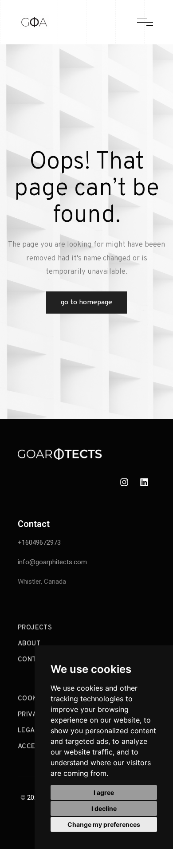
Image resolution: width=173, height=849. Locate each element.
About (29, 644)
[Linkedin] (144, 482)
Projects (35, 628)
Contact (33, 660)
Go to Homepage (86, 302)
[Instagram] (124, 482)
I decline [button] (104, 808)
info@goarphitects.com (52, 562)
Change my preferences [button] (103, 824)
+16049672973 (39, 542)
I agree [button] (104, 792)
